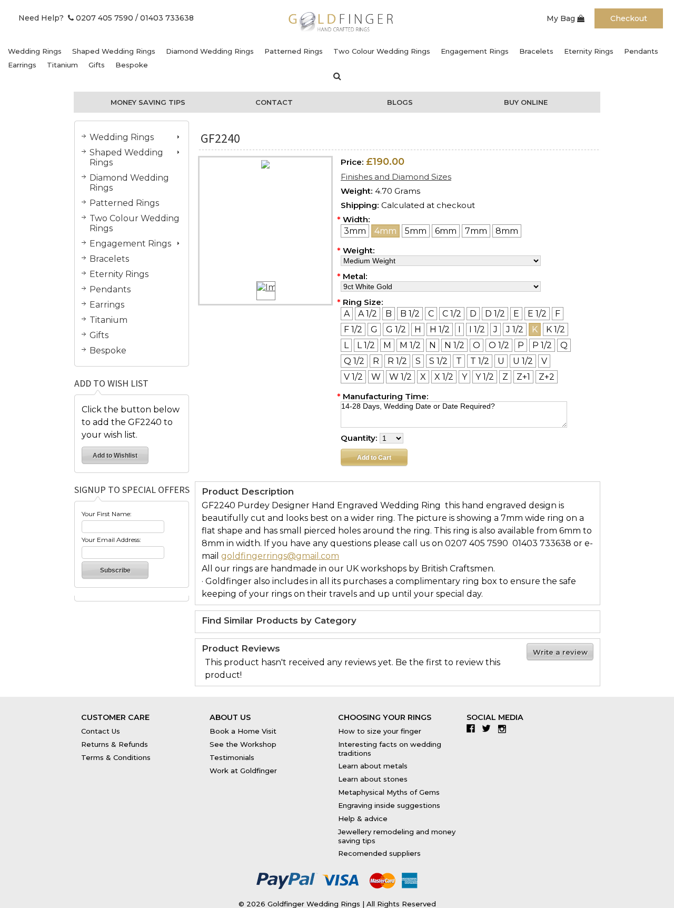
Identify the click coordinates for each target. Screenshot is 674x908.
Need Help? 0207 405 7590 (75, 18)
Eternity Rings (588, 51)
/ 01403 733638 (164, 18)
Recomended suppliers (379, 853)
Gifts (96, 65)
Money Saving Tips (148, 102)
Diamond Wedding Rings (210, 51)
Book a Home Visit (243, 731)
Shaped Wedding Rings (113, 51)
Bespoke (131, 65)
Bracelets (536, 51)
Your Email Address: (111, 540)
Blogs (400, 102)
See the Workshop (243, 744)
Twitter (488, 728)
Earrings (22, 65)
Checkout (628, 18)
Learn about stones (373, 779)
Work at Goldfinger (243, 770)
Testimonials (232, 757)
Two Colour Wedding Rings (381, 51)
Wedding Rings (35, 51)
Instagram (504, 728)
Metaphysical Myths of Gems (389, 792)
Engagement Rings (475, 51)
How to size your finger (379, 731)
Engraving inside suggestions (389, 805)
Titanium (62, 65)
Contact (274, 102)
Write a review (560, 652)
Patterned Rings (293, 51)
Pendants (641, 51)
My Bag (562, 18)
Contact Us (100, 731)
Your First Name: (107, 514)
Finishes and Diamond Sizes (396, 177)
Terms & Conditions (116, 757)
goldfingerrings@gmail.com (280, 556)
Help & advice (363, 818)
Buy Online (526, 102)
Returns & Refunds (114, 744)
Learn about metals (373, 766)
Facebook (473, 728)
